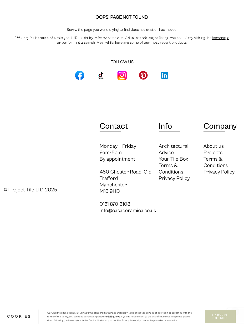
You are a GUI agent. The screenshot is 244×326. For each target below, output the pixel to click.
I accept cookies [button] (220, 317)
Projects (184, 38)
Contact (114, 126)
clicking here (113, 316)
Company (220, 126)
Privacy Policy (174, 178)
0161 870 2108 (115, 204)
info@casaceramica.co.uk (128, 211)
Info (95, 38)
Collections (75, 38)
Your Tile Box (173, 159)
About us (213, 146)
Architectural (135, 38)
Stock (110, 38)
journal (162, 38)
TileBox (233, 38)
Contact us (208, 38)
